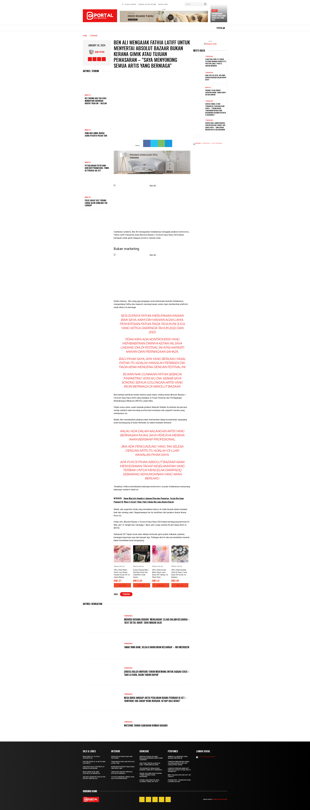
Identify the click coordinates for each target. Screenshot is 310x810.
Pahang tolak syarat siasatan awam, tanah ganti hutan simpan (215, 92)
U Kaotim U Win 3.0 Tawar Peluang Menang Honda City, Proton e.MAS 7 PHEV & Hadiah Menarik (215, 62)
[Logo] (100, 16)
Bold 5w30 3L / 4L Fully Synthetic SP (91, 757)
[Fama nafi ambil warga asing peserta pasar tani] (97, 118)
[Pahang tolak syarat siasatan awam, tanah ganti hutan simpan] (198, 91)
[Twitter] (99, 59)
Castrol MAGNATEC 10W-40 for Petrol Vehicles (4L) (94, 777)
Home (85, 35)
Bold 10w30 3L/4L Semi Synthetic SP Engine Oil (91, 772)
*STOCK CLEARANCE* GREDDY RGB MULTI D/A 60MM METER (122, 777)
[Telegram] (168, 143)
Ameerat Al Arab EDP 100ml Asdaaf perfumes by (178, 757)
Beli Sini (122, 585)
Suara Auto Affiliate (219, 799)
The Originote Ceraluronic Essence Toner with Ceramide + (151, 769)
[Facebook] (90, 59)
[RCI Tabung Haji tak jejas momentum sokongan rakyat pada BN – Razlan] (97, 83)
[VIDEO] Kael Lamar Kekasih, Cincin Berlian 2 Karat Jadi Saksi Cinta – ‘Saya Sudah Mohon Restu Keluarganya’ (215, 126)
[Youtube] (104, 59)
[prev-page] (194, 136)
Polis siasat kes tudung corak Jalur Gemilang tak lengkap (96, 203)
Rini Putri (99, 51)
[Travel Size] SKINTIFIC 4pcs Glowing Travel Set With (149, 780)
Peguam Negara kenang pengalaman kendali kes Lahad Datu (219, 16)
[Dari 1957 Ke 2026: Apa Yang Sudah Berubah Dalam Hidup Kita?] (198, 76)
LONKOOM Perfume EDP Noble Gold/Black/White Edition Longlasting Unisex (178, 763)
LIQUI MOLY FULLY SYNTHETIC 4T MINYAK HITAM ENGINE (94, 767)
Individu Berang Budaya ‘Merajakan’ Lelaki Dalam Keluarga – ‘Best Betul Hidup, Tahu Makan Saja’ (157, 621)
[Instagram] (95, 59)
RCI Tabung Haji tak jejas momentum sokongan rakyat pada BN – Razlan (96, 101)
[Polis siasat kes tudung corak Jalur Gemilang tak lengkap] (97, 185)
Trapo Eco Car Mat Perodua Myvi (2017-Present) (121, 772)
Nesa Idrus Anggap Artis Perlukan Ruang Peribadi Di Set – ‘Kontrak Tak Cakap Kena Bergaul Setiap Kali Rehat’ (155, 699)
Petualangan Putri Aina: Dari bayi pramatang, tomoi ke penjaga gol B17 (97, 168)
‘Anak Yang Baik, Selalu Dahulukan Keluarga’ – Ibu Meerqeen (156, 647)
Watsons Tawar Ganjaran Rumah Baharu (146, 725)
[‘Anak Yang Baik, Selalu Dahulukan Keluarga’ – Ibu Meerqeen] (102, 645)
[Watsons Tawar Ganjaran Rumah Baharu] (102, 724)
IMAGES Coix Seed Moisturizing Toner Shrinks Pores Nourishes (151, 775)
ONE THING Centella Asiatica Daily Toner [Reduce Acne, (150, 764)
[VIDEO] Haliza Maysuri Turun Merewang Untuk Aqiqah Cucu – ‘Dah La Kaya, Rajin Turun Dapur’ (156, 673)
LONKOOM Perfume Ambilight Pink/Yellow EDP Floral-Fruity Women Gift (179, 770)
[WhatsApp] (161, 143)
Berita (214, 10)
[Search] (205, 4)
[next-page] (198, 136)
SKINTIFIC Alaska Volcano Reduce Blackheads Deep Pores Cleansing (151, 758)
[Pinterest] (155, 799)
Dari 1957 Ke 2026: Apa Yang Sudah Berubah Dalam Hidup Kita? (215, 77)
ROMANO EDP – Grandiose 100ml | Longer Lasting (179, 780)
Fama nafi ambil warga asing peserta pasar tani (96, 134)
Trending (93, 35)
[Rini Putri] (92, 51)
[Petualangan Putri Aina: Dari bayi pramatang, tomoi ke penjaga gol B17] (97, 150)
